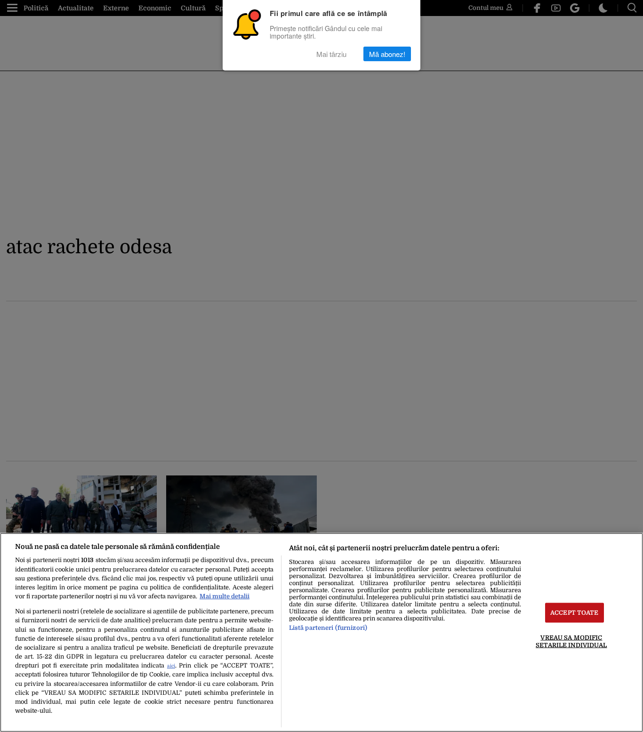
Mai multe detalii (224, 596)
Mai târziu (331, 54)
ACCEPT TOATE (574, 612)
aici (171, 665)
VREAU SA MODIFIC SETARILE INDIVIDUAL (571, 641)
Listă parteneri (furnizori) (328, 627)
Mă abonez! (387, 54)
